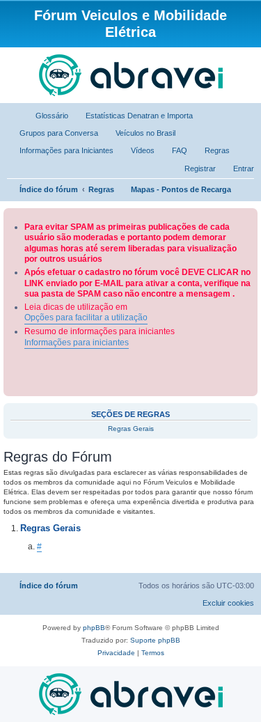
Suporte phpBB (155, 640)
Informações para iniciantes (76, 342)
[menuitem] (45, 115)
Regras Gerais (131, 428)
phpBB (94, 627)
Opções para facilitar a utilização (86, 317)
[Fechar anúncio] (248, 216)
